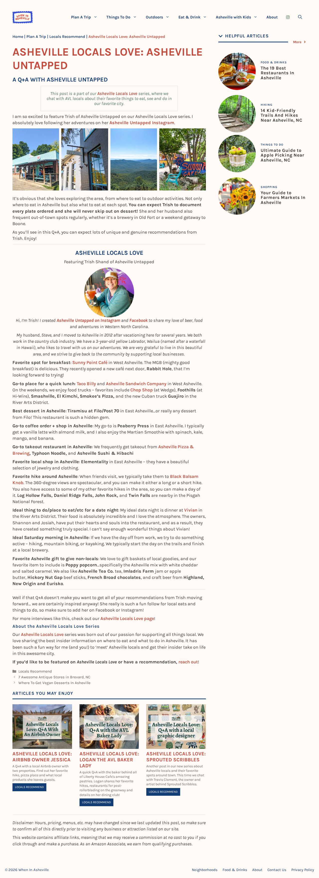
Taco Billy (86, 383)
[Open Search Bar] (300, 17)
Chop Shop (141, 390)
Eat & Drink (189, 17)
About (272, 17)
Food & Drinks (274, 62)
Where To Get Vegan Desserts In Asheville (54, 683)
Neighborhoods (205, 870)
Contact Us (276, 870)
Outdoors (154, 17)
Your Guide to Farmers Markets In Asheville (283, 197)
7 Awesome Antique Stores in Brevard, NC (54, 677)
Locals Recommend (67, 36)
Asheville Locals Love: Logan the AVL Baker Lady (109, 760)
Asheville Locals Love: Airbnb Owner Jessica (42, 757)
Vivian (190, 510)
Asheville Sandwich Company (136, 383)
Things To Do (118, 17)
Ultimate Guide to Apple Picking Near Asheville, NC (282, 155)
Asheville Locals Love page (127, 618)
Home (17, 36)
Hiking (266, 104)
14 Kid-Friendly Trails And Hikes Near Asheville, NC (281, 115)
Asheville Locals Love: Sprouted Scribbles (176, 757)
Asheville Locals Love (117, 93)
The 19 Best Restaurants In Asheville (277, 73)
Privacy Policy (302, 870)
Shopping (269, 187)
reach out (188, 662)
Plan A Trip (81, 17)
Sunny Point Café (89, 362)
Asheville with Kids (233, 17)
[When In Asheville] (22, 17)
